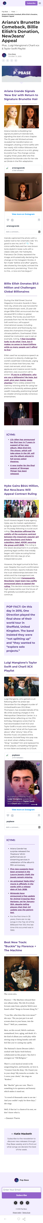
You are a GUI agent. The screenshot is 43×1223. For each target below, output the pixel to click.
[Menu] (39, 3)
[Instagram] (27, 1202)
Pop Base (5, 12)
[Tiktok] (21, 1202)
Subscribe (31, 3)
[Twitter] (15, 1202)
